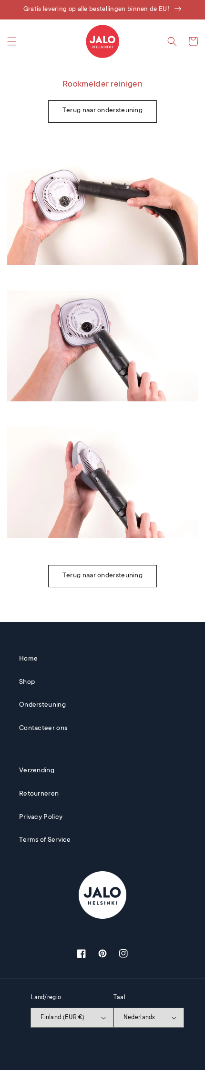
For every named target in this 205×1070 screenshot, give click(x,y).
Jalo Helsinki (91, 1053)
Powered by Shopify (123, 1053)
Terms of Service (45, 840)
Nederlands (139, 1017)
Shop (27, 682)
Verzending (36, 771)
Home (28, 659)
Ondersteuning (42, 705)
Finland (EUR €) (63, 1017)
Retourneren (39, 794)
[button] (11, 41)
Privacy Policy (40, 817)
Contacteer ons (43, 728)
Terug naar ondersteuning (102, 111)
